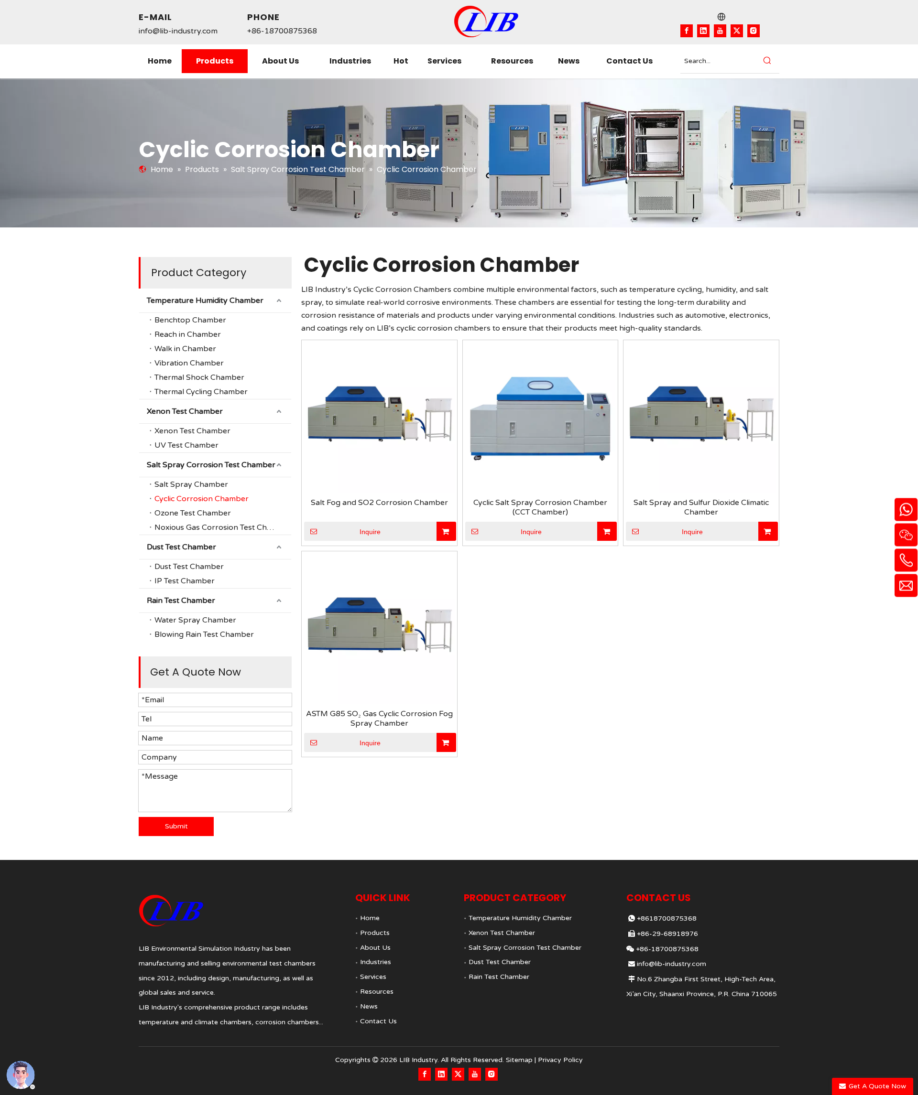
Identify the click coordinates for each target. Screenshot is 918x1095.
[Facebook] (686, 30)
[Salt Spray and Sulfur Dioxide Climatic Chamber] (701, 417)
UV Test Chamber (186, 445)
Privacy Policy (560, 1060)
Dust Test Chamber (181, 547)
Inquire (370, 532)
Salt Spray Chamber (191, 484)
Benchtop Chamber (190, 320)
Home (370, 918)
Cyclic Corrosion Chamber (201, 499)
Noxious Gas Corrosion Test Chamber (222, 527)
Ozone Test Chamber (192, 513)
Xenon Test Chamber (185, 411)
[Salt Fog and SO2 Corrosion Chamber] (379, 417)
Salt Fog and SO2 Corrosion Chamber (379, 502)
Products (375, 933)
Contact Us (378, 1021)
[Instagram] (753, 30)
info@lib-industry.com (178, 31)
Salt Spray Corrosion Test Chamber (211, 465)
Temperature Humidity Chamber (205, 300)
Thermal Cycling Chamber (201, 392)
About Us (375, 948)
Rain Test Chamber (181, 600)
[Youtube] (720, 30)
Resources (376, 992)
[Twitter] (737, 30)
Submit (176, 826)
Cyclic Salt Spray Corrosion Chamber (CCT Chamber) (540, 507)
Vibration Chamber (189, 363)
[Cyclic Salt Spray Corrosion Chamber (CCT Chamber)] (540, 417)
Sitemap (519, 1060)
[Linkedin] (703, 30)
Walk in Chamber (185, 349)
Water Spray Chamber (195, 620)
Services (373, 977)
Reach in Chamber (187, 334)
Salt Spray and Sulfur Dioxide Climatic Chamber (701, 507)
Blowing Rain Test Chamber (204, 634)
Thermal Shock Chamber (199, 377)
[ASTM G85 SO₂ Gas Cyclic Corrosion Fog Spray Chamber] (379, 628)
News (369, 1006)
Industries (375, 962)
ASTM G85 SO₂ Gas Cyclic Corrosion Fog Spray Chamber (379, 718)
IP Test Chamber (184, 581)
